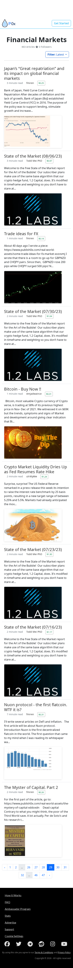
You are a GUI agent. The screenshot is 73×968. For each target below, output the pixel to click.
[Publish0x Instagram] (53, 944)
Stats (8, 915)
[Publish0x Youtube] (65, 944)
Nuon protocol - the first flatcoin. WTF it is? (35, 707)
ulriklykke (32, 476)
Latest (56, 54)
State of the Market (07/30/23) (33, 311)
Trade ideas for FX (21, 233)
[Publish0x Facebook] (8, 944)
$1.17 (49, 632)
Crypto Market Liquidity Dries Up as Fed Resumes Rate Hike (35, 469)
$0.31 (48, 393)
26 (28, 867)
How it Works (13, 895)
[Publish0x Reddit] (42, 944)
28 (43, 867)
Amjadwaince (34, 393)
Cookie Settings (14, 936)
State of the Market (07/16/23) (33, 627)
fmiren (30, 83)
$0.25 (41, 83)
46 (36, 875)
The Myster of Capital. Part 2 (31, 787)
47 (43, 875)
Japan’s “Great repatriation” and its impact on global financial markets (34, 73)
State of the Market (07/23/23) (33, 549)
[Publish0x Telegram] (30, 944)
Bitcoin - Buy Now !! (22, 389)
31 (65, 867)
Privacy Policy (64, 952)
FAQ (7, 902)
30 (57, 867)
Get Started (61, 23)
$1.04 (49, 316)
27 (36, 867)
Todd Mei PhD (34, 160)
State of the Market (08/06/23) (33, 156)
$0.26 (41, 792)
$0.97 (49, 160)
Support (9, 929)
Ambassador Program (18, 908)
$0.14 (41, 238)
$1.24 (44, 476)
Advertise (10, 922)
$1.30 (49, 554)
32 (22, 875)
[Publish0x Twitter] (19, 944)
